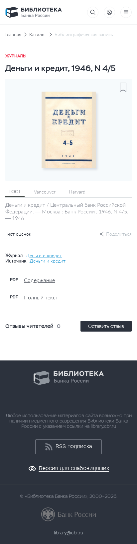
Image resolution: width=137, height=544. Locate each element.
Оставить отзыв (106, 326)
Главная (13, 34)
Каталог (38, 34)
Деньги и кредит (44, 255)
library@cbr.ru (68, 533)
